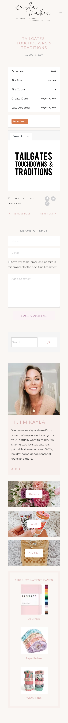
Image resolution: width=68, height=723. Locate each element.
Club (34, 523)
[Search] (48, 342)
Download (19, 121)
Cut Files (34, 553)
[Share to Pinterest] (47, 203)
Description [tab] (21, 136)
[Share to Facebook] (47, 198)
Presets (34, 494)
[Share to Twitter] (53, 198)
